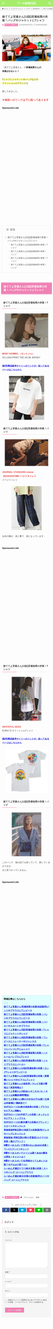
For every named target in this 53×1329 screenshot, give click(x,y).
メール (8, 1282)
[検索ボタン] (49, 3)
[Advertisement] (26, 136)
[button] (6, 1210)
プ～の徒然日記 (26, 3)
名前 (7, 1272)
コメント (8, 1240)
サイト (7, 1291)
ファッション (28, 1197)
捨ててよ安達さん (11, 25)
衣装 (37, 1197)
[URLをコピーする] (47, 1210)
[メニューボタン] (3, 3)
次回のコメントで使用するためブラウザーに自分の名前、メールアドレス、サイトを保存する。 (27, 1301)
